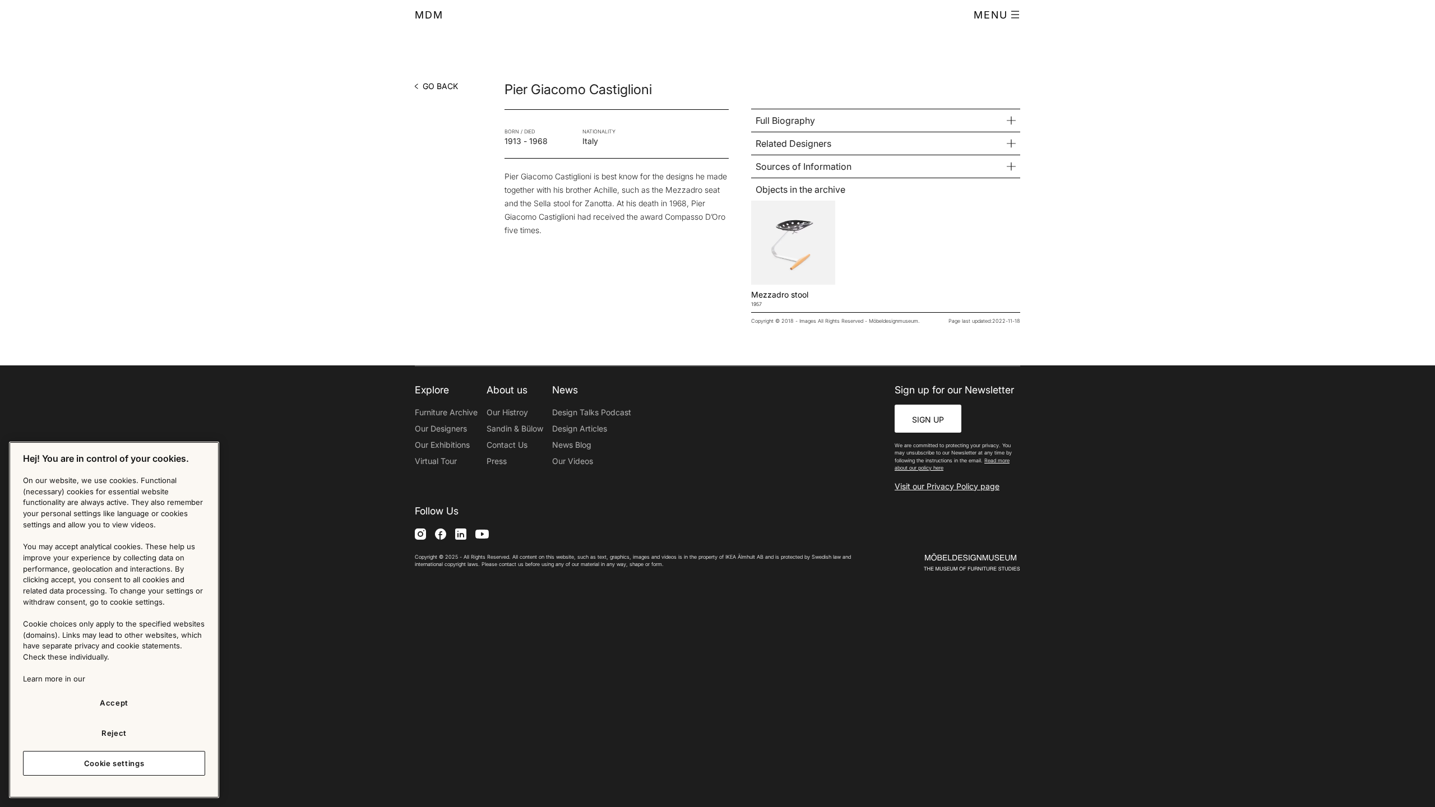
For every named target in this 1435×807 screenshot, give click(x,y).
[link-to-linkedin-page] (460, 534)
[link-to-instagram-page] (420, 534)
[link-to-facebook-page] (440, 534)
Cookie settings (114, 763)
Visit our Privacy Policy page (947, 486)
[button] (997, 15)
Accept (114, 702)
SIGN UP (928, 419)
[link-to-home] (952, 562)
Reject (114, 733)
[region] (114, 620)
